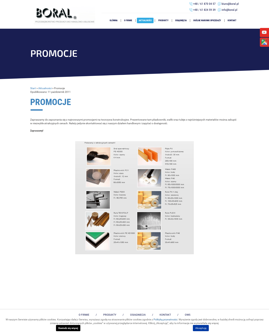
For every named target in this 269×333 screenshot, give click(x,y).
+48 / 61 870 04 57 (204, 3)
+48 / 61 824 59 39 (205, 10)
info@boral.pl (229, 10)
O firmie (128, 20)
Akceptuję (200, 328)
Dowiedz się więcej (68, 328)
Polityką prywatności (165, 319)
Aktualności (145, 20)
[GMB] (264, 41)
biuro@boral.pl (230, 3)
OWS (187, 314)
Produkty (163, 20)
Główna (113, 20)
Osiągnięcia (181, 20)
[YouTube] (264, 32)
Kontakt (232, 20)
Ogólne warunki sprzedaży (207, 20)
